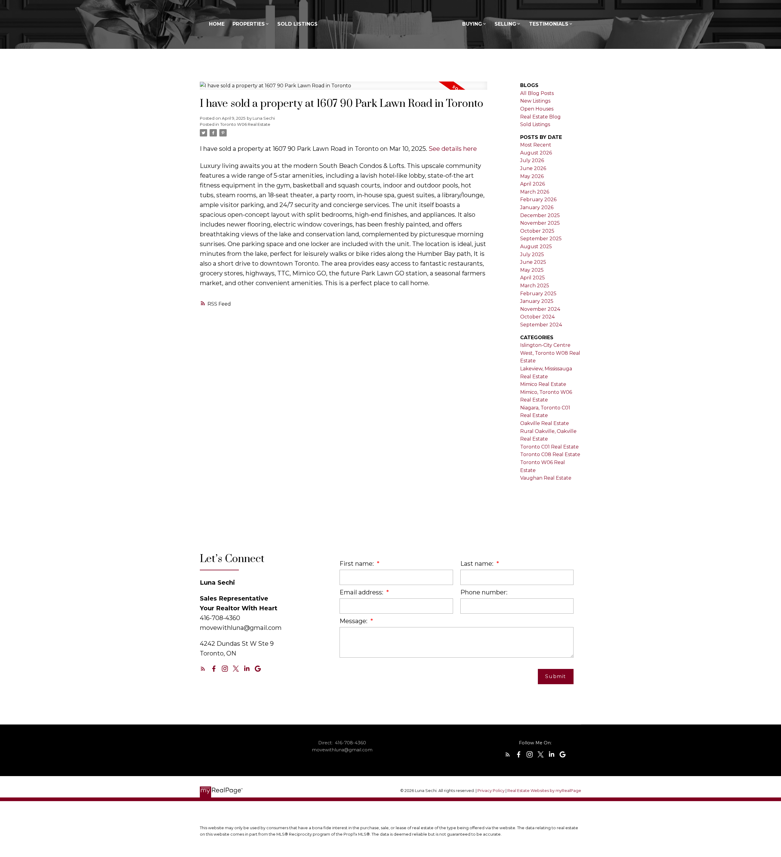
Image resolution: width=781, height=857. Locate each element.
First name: (357, 563)
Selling (505, 24)
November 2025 (540, 223)
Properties (248, 24)
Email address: (362, 592)
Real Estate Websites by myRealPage (544, 790)
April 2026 (532, 184)
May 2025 (532, 270)
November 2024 (540, 309)
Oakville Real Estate (544, 423)
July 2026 (532, 160)
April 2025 (532, 278)
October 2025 (537, 231)
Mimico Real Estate (543, 384)
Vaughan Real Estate (545, 478)
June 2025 (533, 262)
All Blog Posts (537, 93)
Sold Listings (535, 124)
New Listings (535, 101)
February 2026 (538, 199)
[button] (203, 669)
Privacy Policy (491, 790)
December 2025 (540, 215)
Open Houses (536, 109)
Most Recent (535, 145)
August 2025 (536, 246)
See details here (453, 148)
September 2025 (541, 238)
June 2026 (533, 168)
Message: (354, 621)
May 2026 (532, 176)
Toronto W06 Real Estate (245, 124)
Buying (472, 24)
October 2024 (537, 317)
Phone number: (483, 592)
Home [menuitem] (217, 24)
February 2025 (538, 293)
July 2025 (532, 254)
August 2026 (536, 153)
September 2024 (541, 325)
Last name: (477, 563)
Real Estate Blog (540, 117)
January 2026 (536, 207)
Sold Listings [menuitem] (297, 24)
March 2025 (534, 286)
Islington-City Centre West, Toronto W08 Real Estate (550, 353)
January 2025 (536, 301)
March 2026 (534, 192)
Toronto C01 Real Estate (549, 447)
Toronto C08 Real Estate (550, 454)
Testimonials (548, 24)
